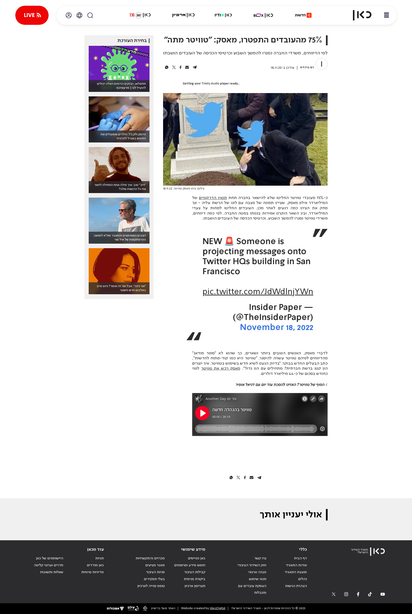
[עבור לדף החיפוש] (90, 15)
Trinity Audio (210, 83)
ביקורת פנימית (194, 579)
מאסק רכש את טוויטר (220, 368)
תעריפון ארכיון (195, 586)
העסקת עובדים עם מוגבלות (252, 589)
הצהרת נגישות (296, 586)
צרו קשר (260, 558)
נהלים (302, 579)
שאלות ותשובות (51, 572)
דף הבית (300, 558)
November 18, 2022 (276, 328)
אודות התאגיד (296, 565)
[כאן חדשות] (303, 15)
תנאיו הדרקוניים (213, 198)
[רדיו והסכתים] (223, 15)
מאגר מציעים (155, 565)
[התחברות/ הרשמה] (68, 15)
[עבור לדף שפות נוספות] (79, 15)
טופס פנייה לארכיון (151, 586)
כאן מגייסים (196, 558)
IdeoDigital (217, 608)
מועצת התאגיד (295, 572)
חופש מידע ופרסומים (189, 565)
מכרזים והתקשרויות (150, 558)
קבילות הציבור (194, 572)
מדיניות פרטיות (92, 572)
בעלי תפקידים (154, 579)
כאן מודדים (95, 565)
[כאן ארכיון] (183, 15)
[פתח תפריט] (386, 15)
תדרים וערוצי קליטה (48, 565)
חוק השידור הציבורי (251, 565)
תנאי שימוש (257, 579)
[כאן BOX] (263, 15)
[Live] (32, 15)
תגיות (99, 558)
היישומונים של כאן (49, 558)
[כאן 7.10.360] (140, 15)
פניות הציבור (155, 572)
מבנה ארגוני (257, 572)
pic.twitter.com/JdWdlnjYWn (257, 292)
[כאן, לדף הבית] (358, 15)
